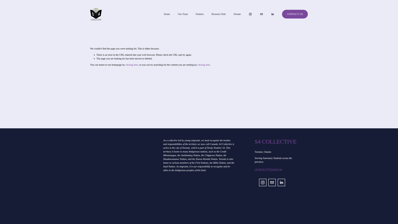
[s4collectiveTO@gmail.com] (261, 14)
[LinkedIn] (272, 14)
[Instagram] (250, 14)
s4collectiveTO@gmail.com (268, 169)
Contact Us (295, 14)
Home (167, 14)
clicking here (131, 64)
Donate (237, 14)
